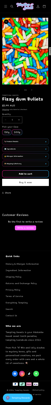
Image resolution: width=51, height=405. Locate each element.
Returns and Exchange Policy (21, 283)
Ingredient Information (18, 270)
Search (9, 309)
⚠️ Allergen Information (13, 156)
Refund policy (38, 390)
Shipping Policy (13, 276)
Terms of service (34, 394)
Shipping (5, 109)
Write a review (25, 227)
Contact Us (11, 315)
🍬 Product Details (11, 141)
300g (17, 132)
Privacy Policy (13, 289)
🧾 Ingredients (10, 149)
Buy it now (25, 182)
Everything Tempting (17, 302)
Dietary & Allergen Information (22, 264)
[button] (6, 6)
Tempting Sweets (22, 390)
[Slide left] (19, 90)
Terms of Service (14, 296)
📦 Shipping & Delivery (13, 164)
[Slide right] (32, 90)
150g (6, 132)
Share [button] (8, 192)
